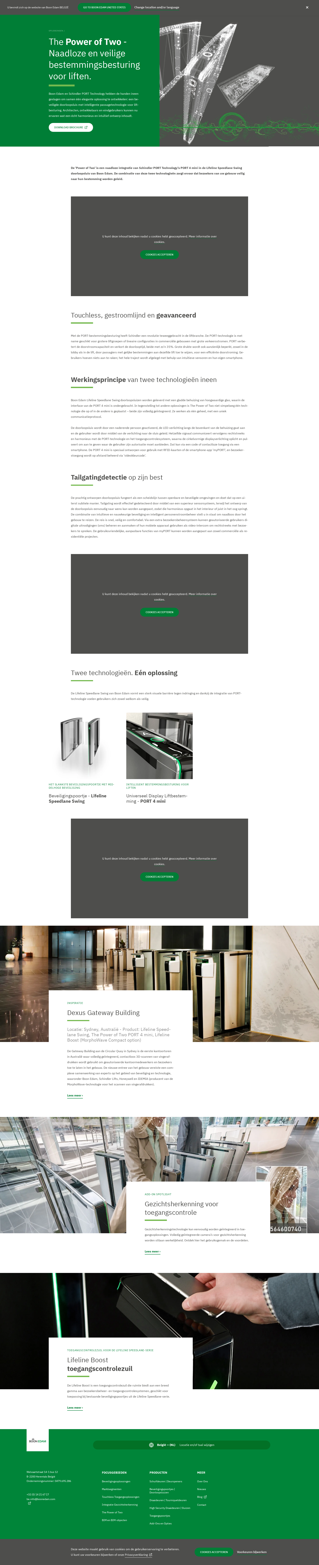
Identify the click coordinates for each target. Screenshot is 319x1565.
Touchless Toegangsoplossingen (120, 1497)
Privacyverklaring (136, 1555)
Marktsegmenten (111, 1489)
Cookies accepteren (214, 1552)
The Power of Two (112, 1512)
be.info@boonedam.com (41, 1499)
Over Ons (202, 1481)
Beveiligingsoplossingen (116, 1481)
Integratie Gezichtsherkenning (120, 1504)
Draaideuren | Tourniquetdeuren (168, 1500)
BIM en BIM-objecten (114, 1520)
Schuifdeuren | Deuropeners (166, 1481)
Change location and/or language (156, 7)
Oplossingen (56, 31)
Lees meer (74, 1095)
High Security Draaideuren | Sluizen (170, 1508)
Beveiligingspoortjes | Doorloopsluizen (162, 1490)
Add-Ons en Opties (161, 1523)
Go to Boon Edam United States (104, 7)
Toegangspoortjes (160, 1515)
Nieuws (201, 1489)
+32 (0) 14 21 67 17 (38, 1494)
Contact (201, 1504)
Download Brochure (68, 127)
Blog (199, 1497)
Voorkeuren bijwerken (252, 1552)
